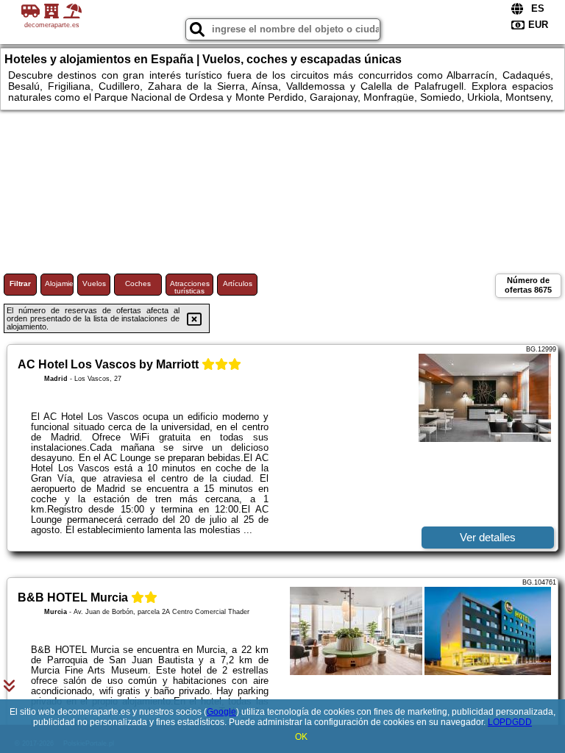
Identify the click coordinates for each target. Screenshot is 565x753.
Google (221, 712)
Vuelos (94, 283)
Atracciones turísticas (190, 287)
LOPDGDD (510, 722)
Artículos (237, 283)
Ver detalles (488, 537)
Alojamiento (59, 283)
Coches (138, 283)
